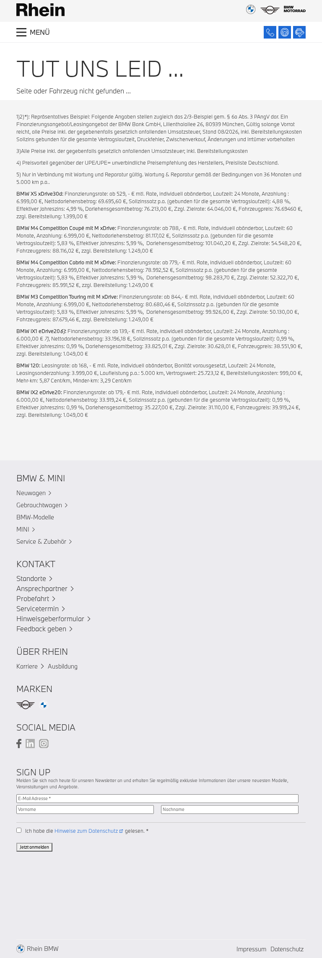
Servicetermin (37, 608)
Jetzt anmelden (34, 847)
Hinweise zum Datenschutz (86, 830)
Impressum (251, 949)
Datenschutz (287, 949)
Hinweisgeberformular (50, 618)
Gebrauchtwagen (39, 505)
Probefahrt (32, 598)
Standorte (31, 578)
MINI (22, 529)
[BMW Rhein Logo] (40, 9)
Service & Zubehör (41, 541)
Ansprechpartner (42, 588)
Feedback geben (41, 628)
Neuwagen (31, 493)
